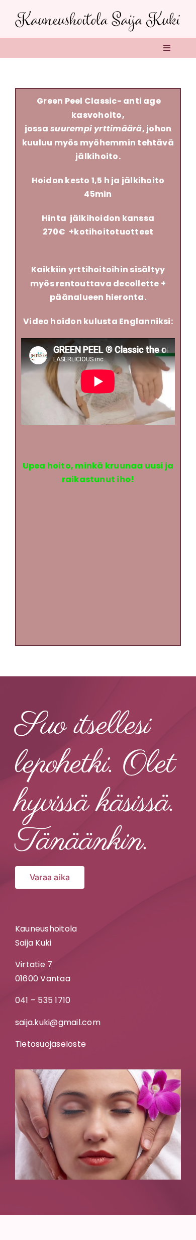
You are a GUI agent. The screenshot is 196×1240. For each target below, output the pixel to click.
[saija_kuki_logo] (98, 14)
